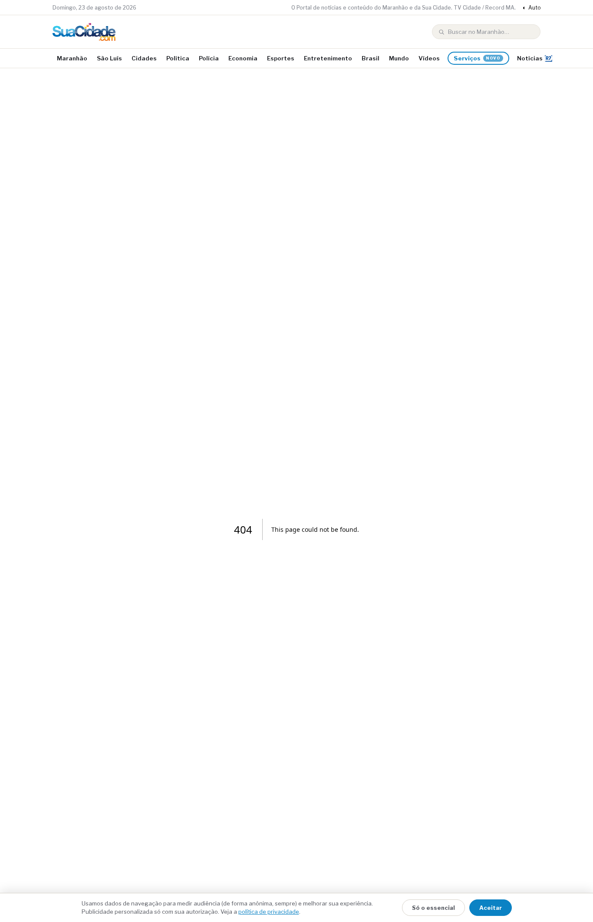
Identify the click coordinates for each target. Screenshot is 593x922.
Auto (531, 7)
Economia (242, 58)
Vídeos (429, 58)
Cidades (144, 58)
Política (177, 58)
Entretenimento (328, 58)
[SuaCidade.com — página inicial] (84, 32)
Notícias (530, 58)
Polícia (209, 58)
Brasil (370, 58)
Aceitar (490, 907)
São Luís (109, 58)
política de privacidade (268, 911)
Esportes (280, 58)
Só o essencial (433, 907)
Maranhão (72, 58)
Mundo (399, 58)
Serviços (477, 58)
